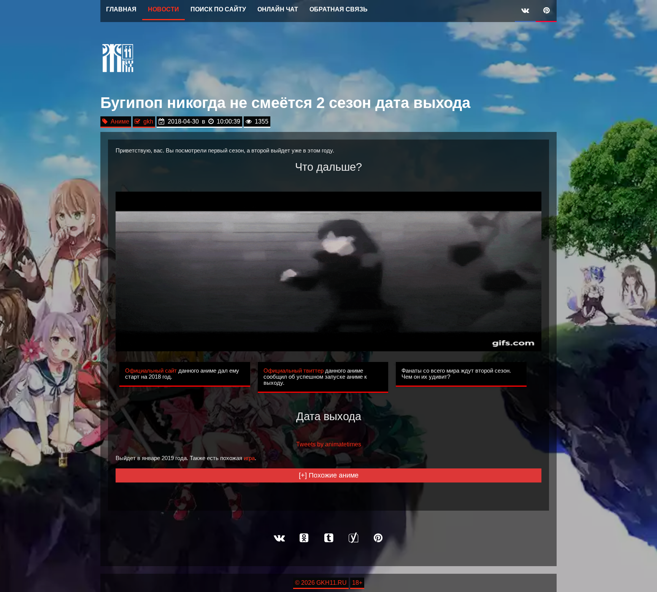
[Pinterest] (546, 11)
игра (249, 458)
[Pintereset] (378, 538)
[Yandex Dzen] (353, 538)
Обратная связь (338, 9)
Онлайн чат (277, 9)
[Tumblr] (328, 538)
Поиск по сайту (218, 9)
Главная (121, 9)
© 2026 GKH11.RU (321, 582)
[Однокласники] (304, 538)
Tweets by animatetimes (328, 444)
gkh (146, 121)
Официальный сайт (151, 371)
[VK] (525, 11)
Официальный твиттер (293, 371)
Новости (163, 9)
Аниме (118, 121)
